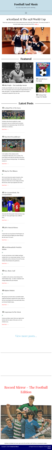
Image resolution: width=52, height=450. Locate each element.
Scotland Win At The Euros (12, 108)
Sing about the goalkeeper (12, 137)
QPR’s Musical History (11, 227)
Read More (4, 129)
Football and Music (26, 4)
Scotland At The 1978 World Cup (27, 19)
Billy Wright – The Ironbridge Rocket (15, 85)
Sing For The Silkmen (10, 171)
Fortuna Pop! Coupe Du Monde (41, 96)
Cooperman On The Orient (12, 312)
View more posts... (26, 336)
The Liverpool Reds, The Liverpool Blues (10, 193)
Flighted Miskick (9, 290)
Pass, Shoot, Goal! (9, 271)
